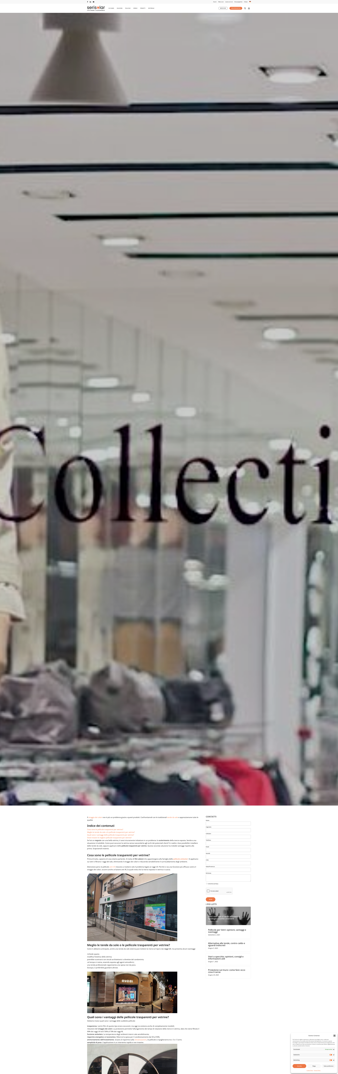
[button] (334, 1036)
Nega (314, 1066)
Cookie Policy (310, 1070)
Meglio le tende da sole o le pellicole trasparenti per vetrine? (111, 832)
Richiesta (208, 873)
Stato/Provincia (210, 866)
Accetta (299, 1066)
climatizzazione (141, 1040)
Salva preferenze (328, 1066)
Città (207, 860)
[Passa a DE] (250, 2)
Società (208, 853)
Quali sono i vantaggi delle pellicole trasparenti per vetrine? (110, 835)
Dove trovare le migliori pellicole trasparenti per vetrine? (109, 838)
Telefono (208, 840)
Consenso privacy (213, 884)
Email (207, 847)
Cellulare (208, 833)
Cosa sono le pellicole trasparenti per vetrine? (105, 829)
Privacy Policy (317, 1070)
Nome (207, 820)
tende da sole (172, 817)
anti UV (112, 867)
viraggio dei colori (95, 817)
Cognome (208, 827)
